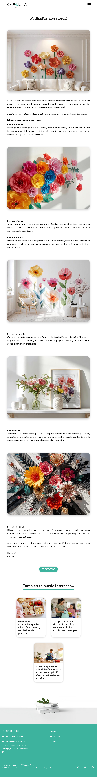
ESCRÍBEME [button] (49, 569)
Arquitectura (55, 736)
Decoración (54, 731)
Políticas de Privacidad (29, 765)
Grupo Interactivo (50, 768)
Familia (53, 741)
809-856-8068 (12, 731)
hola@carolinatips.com (15, 736)
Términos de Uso (9, 765)
